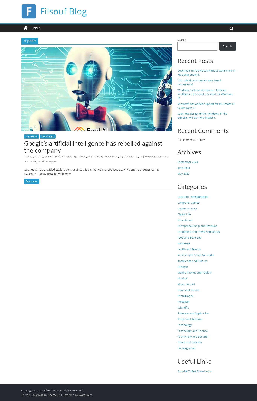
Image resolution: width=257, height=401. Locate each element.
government (160, 156)
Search (181, 40)
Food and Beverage (189, 237)
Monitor (182, 278)
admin (49, 156)
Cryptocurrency (187, 208)
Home (36, 28)
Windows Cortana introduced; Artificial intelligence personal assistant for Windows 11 (205, 94)
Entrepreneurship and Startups (197, 226)
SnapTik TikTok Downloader (194, 371)
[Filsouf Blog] (25, 28)
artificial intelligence (98, 156)
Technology (48, 136)
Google (149, 156)
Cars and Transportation (192, 197)
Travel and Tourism (189, 342)
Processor (183, 301)
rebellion (43, 161)
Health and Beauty (189, 249)
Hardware (183, 243)
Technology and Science (192, 331)
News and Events (188, 290)
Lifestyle (182, 266)
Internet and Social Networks (195, 255)
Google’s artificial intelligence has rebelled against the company (93, 146)
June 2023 (183, 168)
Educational (184, 220)
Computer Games (188, 202)
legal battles (30, 161)
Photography (185, 296)
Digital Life (31, 136)
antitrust (81, 156)
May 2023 (183, 173)
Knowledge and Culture (192, 261)
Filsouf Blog (63, 11)
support (53, 161)
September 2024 (187, 162)
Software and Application (193, 313)
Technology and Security (192, 336)
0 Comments (64, 156)
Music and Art (186, 284)
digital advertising (129, 156)
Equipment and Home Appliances (198, 231)
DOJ (142, 156)
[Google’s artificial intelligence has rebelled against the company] (96, 50)
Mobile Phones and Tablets (194, 272)
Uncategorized (186, 348)
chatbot (114, 156)
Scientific (183, 307)
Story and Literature (190, 319)
